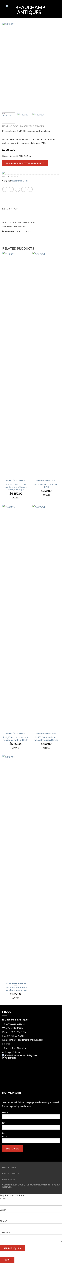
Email (5, 1136)
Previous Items (9, 1167)
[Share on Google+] (30, 189)
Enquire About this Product (25, 163)
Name (5, 1112)
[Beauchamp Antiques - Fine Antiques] (29, 9)
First (4, 1122)
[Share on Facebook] (4, 189)
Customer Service (10, 1173)
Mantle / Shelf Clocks (32, 126)
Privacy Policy (8, 1180)
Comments (5, 1232)
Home (5, 126)
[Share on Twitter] (11, 189)
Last (4, 1133)
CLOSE (7, 1259)
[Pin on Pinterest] (23, 189)
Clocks (14, 126)
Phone (3, 1221)
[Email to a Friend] (17, 189)
